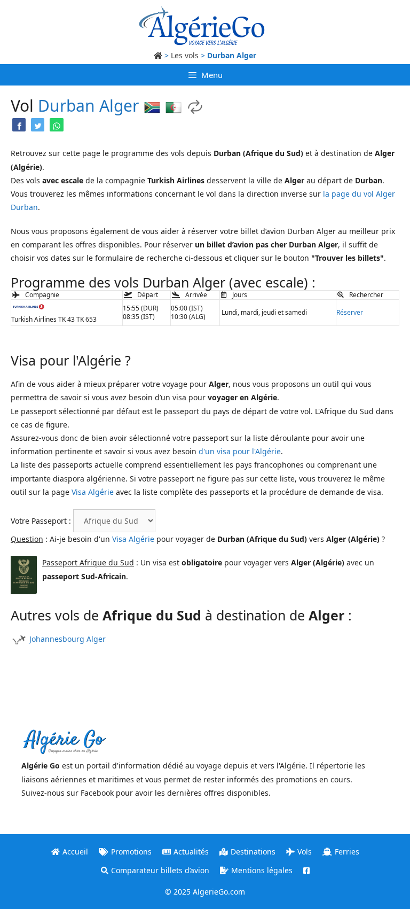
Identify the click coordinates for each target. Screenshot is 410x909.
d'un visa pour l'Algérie (240, 451)
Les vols (185, 55)
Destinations (253, 851)
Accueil (75, 851)
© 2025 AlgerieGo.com (205, 892)
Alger (119, 105)
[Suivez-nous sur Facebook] (306, 870)
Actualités (191, 851)
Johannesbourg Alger (67, 639)
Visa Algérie (93, 492)
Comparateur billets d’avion (160, 870)
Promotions (131, 851)
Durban (66, 105)
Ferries (347, 851)
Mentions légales (262, 870)
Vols (304, 851)
